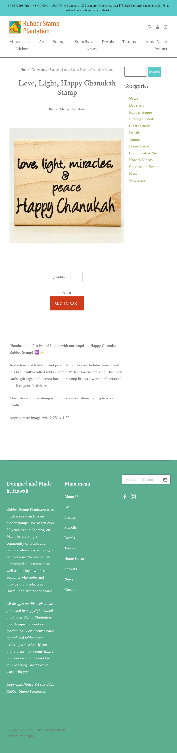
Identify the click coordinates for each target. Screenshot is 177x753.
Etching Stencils (142, 119)
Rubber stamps (140, 112)
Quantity (58, 277)
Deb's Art (136, 105)
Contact (160, 48)
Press (133, 173)
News (92, 48)
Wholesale (137, 180)
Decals (108, 41)
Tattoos (129, 41)
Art (41, 41)
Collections (39, 69)
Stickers (23, 48)
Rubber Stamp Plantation (67, 109)
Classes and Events (144, 167)
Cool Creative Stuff (144, 153)
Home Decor (155, 41)
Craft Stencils (139, 126)
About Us (18, 41)
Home (25, 69)
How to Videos (141, 160)
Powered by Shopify (20, 736)
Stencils (82, 41)
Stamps (59, 41)
